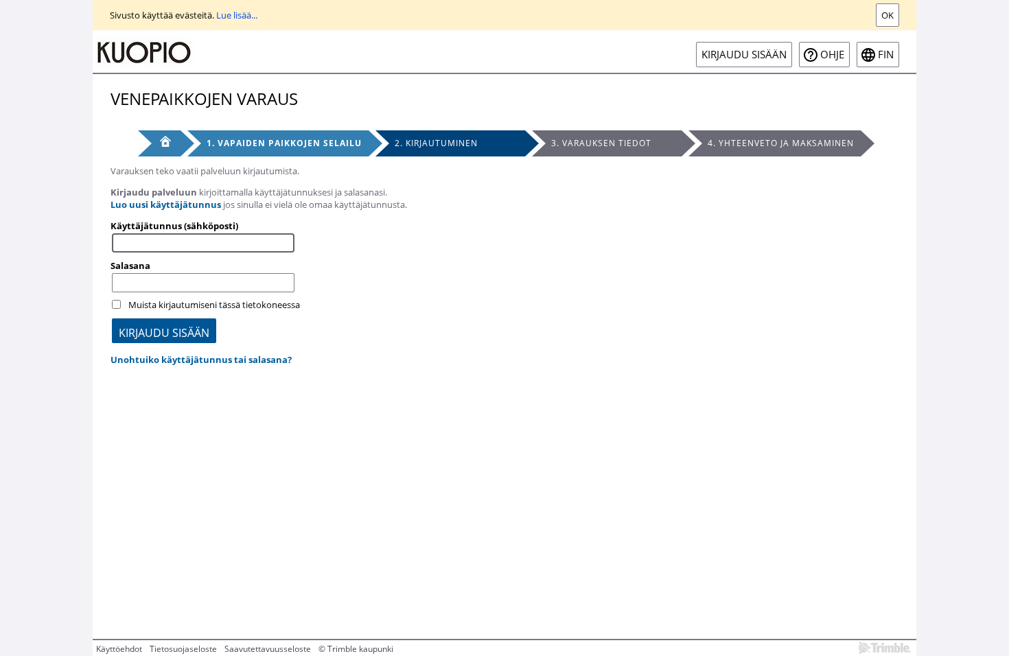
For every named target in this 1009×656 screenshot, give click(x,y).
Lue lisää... (236, 15)
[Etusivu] (159, 143)
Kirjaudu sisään (744, 54)
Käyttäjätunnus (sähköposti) (174, 226)
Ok (887, 15)
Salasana (130, 265)
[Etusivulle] (144, 51)
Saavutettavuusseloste (267, 649)
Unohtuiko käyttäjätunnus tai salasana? (201, 359)
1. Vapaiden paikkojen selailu (284, 143)
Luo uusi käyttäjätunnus (166, 204)
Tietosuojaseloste (183, 649)
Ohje (832, 54)
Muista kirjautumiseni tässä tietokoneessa (214, 304)
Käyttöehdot (119, 649)
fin (886, 54)
